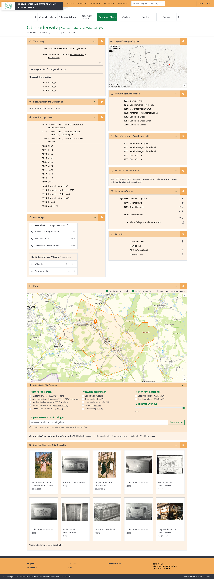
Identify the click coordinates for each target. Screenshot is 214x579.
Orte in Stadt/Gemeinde (119, 291)
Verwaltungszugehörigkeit (127, 93)
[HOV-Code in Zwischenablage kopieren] (63, 33)
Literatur (119, 234)
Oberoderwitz (120, 436)
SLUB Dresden (56, 395)
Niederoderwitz (77, 54)
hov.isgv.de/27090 (56, 225)
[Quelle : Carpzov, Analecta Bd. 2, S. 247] (182, 198)
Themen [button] (94, 3)
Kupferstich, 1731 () (48, 395)
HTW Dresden (60, 402)
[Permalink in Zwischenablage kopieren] (67, 225)
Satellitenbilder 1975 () (151, 399)
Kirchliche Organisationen (127, 170)
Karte (35, 286)
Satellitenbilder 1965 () (151, 395)
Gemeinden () (94, 399)
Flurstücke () (94, 408)
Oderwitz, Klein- (47, 17)
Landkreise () (94, 395)
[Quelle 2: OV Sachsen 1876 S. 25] (182, 218)
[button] (183, 198)
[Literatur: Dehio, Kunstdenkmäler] (182, 254)
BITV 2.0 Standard (203, 576)
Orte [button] (69, 3)
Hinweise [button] (108, 3)
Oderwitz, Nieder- (87, 17)
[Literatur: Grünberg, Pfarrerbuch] (182, 241)
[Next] (178, 17)
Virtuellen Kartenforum (79, 427)
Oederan (126, 17)
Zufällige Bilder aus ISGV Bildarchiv (49, 445)
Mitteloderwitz (85, 436)
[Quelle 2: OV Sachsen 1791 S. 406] (182, 210)
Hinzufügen (177, 422)
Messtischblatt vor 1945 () (47, 408)
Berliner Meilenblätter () (50, 402)
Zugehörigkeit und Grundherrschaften (133, 136)
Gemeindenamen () (97, 402)
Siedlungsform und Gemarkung (48, 101)
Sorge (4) (150, 436)
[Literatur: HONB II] (182, 245)
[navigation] (107, 17)
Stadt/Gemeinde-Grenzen (145, 291)
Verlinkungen (39, 217)
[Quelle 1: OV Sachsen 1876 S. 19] (182, 214)
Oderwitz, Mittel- (67, 17)
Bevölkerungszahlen (43, 117)
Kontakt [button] (122, 3)
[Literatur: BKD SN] (182, 250)
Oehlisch (146, 17)
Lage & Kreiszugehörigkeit (126, 41)
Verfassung (38, 41)
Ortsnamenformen (124, 191)
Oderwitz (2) (94, 28)
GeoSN (59, 408)
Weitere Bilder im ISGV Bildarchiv (44, 545)
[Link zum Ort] (183, 222)
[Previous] (35, 17)
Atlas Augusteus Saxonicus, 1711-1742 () (55, 399)
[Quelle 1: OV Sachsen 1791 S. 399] (182, 207)
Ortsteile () (93, 405)
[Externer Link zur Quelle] (180, 198)
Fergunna (73, 399)
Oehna (166, 17)
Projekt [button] (81, 3)
